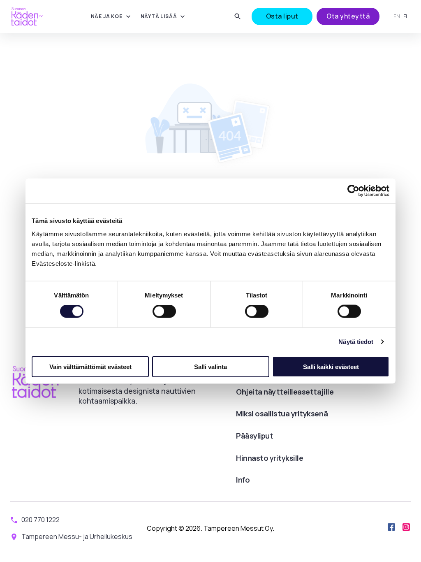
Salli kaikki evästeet (331, 366)
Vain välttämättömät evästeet (90, 366)
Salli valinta (210, 366)
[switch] (164, 311)
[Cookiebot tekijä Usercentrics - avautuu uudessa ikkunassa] (353, 191)
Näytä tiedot (355, 341)
